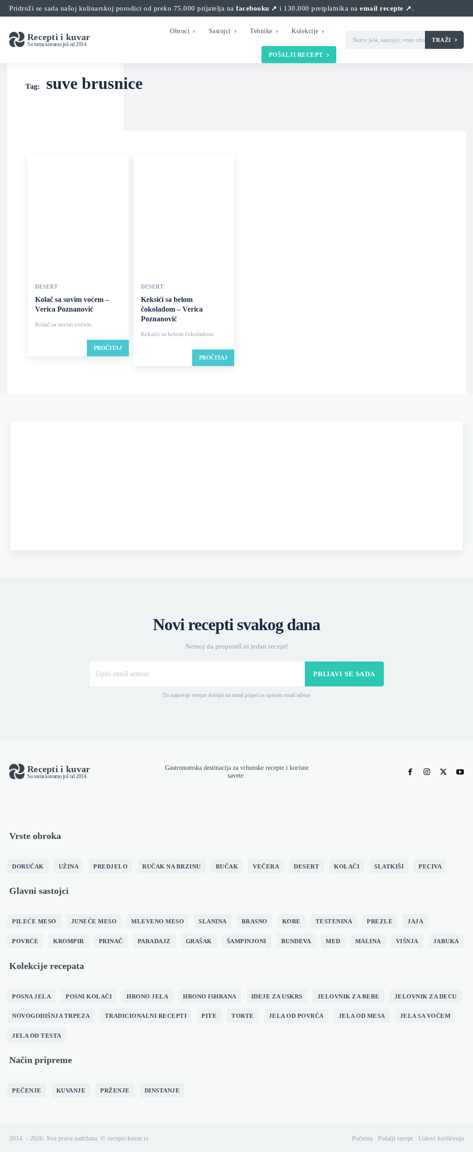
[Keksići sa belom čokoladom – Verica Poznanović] (184, 214)
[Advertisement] (236, 485)
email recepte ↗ (386, 8)
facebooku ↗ (257, 8)
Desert (46, 286)
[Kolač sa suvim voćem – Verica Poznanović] (78, 214)
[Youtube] (460, 772)
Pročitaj (108, 348)
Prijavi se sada (344, 674)
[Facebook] (410, 772)
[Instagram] (427, 772)
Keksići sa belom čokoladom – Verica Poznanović (172, 309)
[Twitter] (443, 772)
